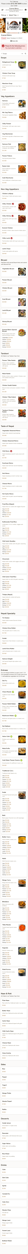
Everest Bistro (14, 8)
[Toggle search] (25, 53)
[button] (26, 1)
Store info (15, 41)
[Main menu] (2, 9)
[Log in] (25, 10)
